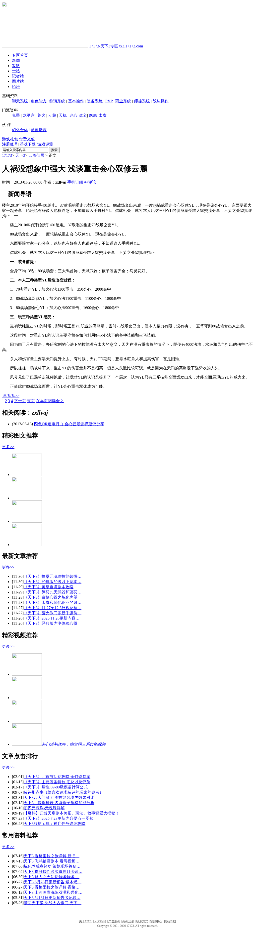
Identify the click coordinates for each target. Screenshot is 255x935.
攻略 (16, 66)
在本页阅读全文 (50, 401)
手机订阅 (75, 182)
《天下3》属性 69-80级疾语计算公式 (56, 787)
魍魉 (93, 115)
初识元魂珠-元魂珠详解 (44, 808)
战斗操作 (161, 101)
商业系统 (123, 101)
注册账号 (10, 144)
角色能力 (39, 101)
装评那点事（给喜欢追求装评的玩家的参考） (63, 792)
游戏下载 (28, 144)
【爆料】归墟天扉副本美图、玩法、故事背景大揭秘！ (71, 813)
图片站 (18, 81)
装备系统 (95, 101)
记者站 (18, 76)
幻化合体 (20, 130)
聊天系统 (20, 101)
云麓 (52, 115)
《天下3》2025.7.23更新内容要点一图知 (58, 818)
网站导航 (170, 921)
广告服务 (114, 921)
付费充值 (27, 139)
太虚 (103, 115)
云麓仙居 (36, 155)
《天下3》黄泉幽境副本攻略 (48, 587)
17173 (7, 155)
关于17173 (85, 921)
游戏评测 (45, 144)
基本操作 (76, 101)
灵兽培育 (39, 130)
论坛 (16, 86)
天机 (63, 115)
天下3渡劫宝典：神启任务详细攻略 (54, 823)
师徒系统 (142, 101)
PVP (109, 101)
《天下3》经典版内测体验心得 (50, 623)
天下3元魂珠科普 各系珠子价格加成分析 (59, 803)
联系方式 (142, 921)
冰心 (73, 115)
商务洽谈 (128, 921)
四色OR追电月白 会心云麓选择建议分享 (69, 424)
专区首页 (20, 55)
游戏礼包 (10, 139)
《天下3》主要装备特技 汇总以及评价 (57, 782)
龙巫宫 (29, 115)
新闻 (16, 60)
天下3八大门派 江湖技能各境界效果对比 (59, 797)
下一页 (20, 401)
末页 (31, 401)
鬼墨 (16, 115)
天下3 (20, 155)
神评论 (90, 182)
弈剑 (83, 115)
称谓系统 (57, 101)
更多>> (8, 447)
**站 (16, 71)
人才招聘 (100, 921)
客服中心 (156, 921)
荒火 (41, 115)
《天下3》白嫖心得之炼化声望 (50, 597)
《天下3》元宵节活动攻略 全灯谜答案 (57, 777)
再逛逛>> (11, 395)
